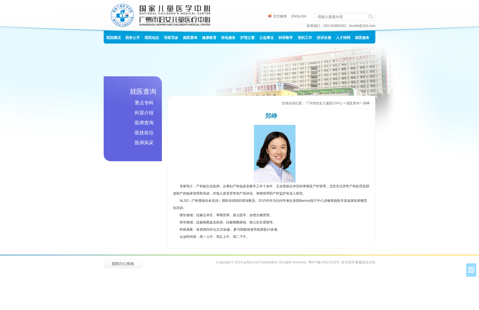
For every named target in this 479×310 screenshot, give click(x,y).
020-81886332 (334, 26)
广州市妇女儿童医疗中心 (324, 103)
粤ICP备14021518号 (324, 262)
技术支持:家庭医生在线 (358, 262)
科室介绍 (144, 112)
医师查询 (144, 122)
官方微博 (279, 16)
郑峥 (366, 103)
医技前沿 (144, 132)
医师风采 (144, 142)
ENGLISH (299, 16)
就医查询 (353, 103)
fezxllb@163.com (362, 26)
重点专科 (144, 102)
